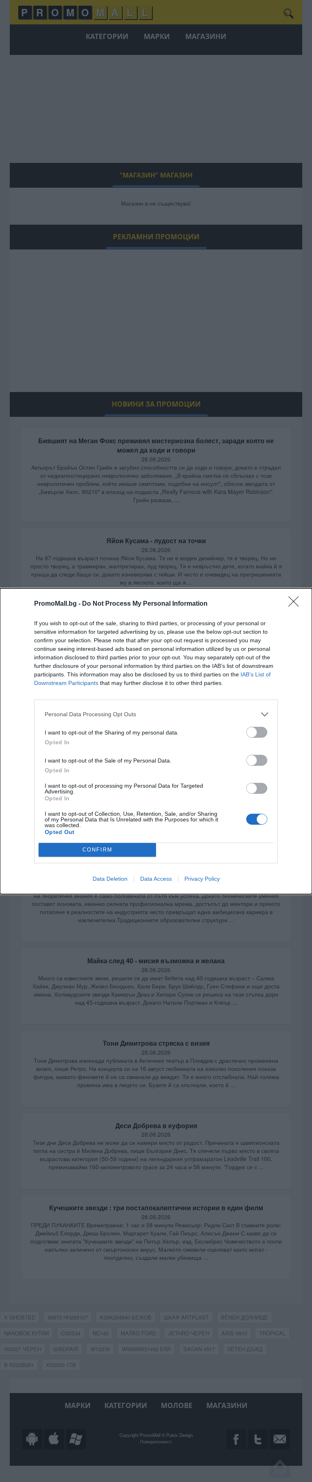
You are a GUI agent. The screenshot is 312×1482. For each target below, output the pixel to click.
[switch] (256, 732)
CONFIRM (97, 850)
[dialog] (156, 741)
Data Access (156, 878)
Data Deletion (110, 878)
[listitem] (156, 714)
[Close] (296, 604)
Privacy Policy (202, 878)
